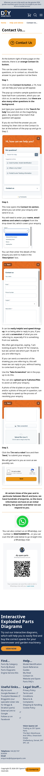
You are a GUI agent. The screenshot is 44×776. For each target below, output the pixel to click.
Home (3, 23)
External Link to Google (8, 712)
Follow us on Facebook (7, 718)
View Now (11, 648)
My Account (6, 690)
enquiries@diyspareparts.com (13, 758)
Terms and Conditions (28, 694)
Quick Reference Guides (30, 668)
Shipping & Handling (32, 704)
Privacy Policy (29, 690)
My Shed (27, 673)
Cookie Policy (29, 707)
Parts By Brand (8, 667)
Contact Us (28, 675)
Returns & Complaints (28, 700)
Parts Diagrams (8, 670)
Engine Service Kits (9, 673)
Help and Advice (16, 23)
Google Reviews (8, 693)
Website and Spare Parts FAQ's (31, 680)
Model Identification (32, 664)
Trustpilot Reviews (9, 696)
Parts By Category (9, 664)
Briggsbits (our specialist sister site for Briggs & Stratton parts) (10, 703)
